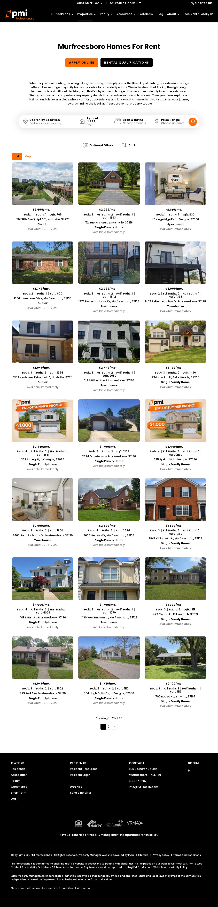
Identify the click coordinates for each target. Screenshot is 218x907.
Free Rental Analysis (198, 14)
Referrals (146, 14)
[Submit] (193, 122)
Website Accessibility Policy (170, 867)
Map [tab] (28, 156)
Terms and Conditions (187, 855)
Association (19, 775)
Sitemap (143, 855)
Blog (160, 14)
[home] (19, 14)
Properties (85, 14)
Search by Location (45, 120)
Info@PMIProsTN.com (143, 787)
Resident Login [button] (80, 775)
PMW (131, 855)
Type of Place (92, 119)
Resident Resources (83, 769)
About (171, 14)
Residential (18, 769)
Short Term (18, 793)
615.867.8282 (204, 3)
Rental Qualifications (126, 62)
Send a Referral (80, 793)
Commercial (19, 787)
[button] (189, 770)
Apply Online (81, 62)
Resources (124, 14)
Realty (105, 14)
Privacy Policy (160, 855)
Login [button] (14, 799)
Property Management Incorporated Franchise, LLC (123, 835)
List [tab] (17, 156)
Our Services (60, 14)
